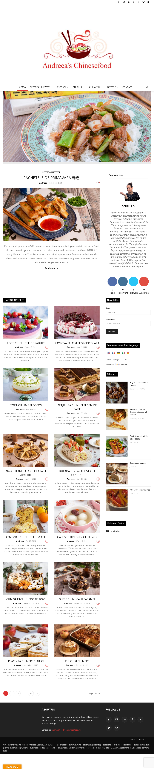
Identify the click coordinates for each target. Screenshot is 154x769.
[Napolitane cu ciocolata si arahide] (25, 450)
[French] (113, 353)
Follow (122, 278)
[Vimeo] (143, 2)
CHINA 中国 (94, 87)
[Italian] (123, 353)
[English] (108, 353)
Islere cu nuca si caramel (77, 599)
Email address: (111, 319)
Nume (108, 308)
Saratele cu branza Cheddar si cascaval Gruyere (138, 412)
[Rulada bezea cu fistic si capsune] (77, 450)
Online (113, 531)
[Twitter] (138, 2)
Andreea (43, 183)
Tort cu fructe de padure (26, 343)
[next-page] (37, 693)
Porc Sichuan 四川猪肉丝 (140, 490)
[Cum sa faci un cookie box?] (25, 578)
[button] (147, 87)
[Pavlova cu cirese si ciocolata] (77, 322)
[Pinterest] (133, 2)
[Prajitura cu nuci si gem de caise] (77, 384)
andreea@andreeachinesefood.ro (66, 730)
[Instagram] (123, 2)
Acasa (22, 87)
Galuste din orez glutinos (77, 537)
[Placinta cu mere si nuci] (25, 640)
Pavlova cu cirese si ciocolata (77, 343)
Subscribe (144, 278)
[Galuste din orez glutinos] (77, 516)
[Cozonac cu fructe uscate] (25, 516)
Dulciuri (77, 87)
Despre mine (116, 175)
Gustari (61, 87)
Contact (141, 739)
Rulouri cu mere (77, 661)
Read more (50, 268)
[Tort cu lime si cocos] (25, 384)
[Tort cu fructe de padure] (25, 322)
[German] (118, 353)
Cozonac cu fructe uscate (26, 537)
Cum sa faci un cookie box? (26, 599)
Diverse (111, 87)
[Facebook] (118, 2)
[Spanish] (128, 353)
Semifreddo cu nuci (138, 463)
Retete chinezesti (40, 87)
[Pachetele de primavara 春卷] (51, 214)
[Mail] (128, 2)
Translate (123, 364)
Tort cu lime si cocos (26, 405)
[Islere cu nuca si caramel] (77, 578)
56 (31, 693)
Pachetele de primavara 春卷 (51, 177)
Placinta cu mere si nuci (26, 661)
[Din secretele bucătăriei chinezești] (77, 44)
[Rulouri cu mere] (77, 640)
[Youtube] (148, 2)
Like (112, 278)
